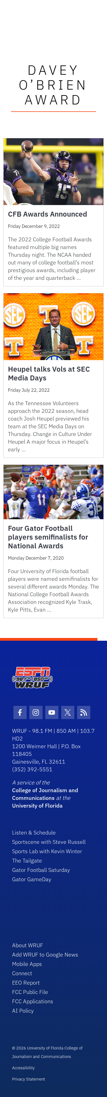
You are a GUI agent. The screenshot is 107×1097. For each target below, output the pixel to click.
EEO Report (26, 982)
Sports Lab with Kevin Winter (47, 851)
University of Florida (37, 805)
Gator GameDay (31, 879)
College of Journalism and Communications (45, 794)
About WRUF (27, 945)
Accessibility (23, 1067)
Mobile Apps (27, 964)
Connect (22, 973)
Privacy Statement (28, 1079)
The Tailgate (27, 860)
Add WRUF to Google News (45, 954)
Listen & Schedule (34, 832)
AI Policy (23, 1010)
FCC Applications (32, 1001)
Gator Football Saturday (41, 870)
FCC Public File (30, 992)
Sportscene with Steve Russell (49, 841)
